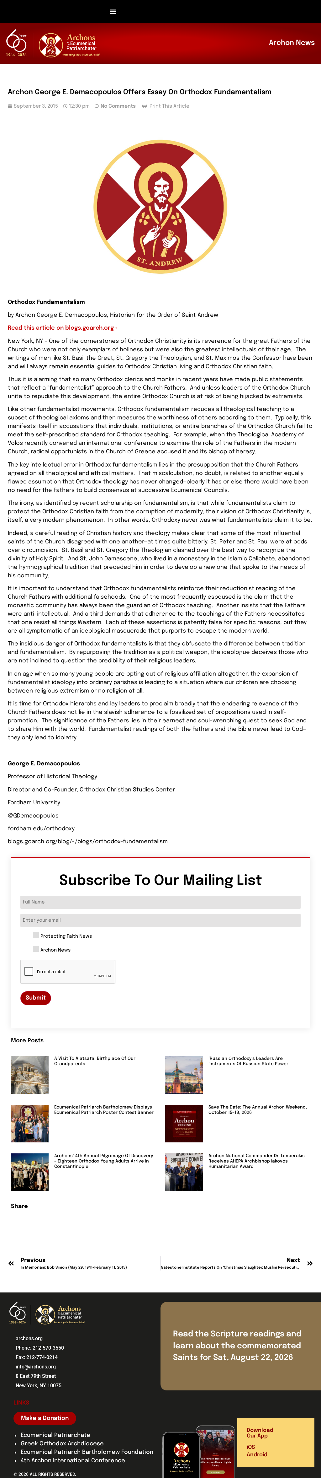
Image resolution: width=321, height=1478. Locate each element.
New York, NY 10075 (38, 1386)
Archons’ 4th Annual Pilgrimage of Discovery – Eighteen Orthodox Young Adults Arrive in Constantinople (103, 1161)
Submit (36, 998)
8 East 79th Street (36, 1376)
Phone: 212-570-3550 (40, 1348)
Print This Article (168, 106)
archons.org (29, 1338)
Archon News (55, 950)
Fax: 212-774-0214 (37, 1357)
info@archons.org (36, 1367)
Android (257, 1455)
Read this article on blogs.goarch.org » (63, 328)
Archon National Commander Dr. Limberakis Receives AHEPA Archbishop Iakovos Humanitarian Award (256, 1161)
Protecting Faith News (66, 936)
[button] (113, 11)
